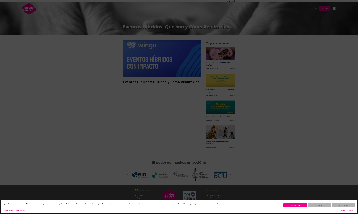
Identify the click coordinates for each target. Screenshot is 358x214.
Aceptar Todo (295, 205)
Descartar (319, 205)
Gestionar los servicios (347, 210)
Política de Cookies (8, 210)
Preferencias (343, 205)
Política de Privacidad (19, 210)
